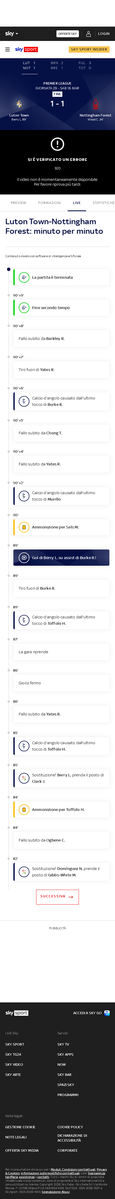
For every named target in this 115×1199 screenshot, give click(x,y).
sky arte (13, 1075)
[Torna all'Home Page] (26, 49)
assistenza (26, 1177)
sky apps (65, 1054)
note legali (15, 1137)
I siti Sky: (12, 1033)
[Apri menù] (7, 49)
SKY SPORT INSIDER (89, 49)
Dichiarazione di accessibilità (72, 1138)
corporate (67, 1150)
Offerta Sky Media (22, 1150)
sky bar (64, 1075)
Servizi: (63, 1033)
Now (61, 1065)
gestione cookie (20, 1127)
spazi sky (65, 1085)
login (104, 34)
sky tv (63, 1044)
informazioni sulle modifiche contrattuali (50, 1173)
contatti (43, 1177)
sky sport (14, 1044)
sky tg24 (13, 1054)
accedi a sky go (87, 1013)
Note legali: (14, 1116)
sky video (14, 1065)
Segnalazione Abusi (56, 1192)
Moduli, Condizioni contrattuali (73, 1169)
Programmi (67, 1095)
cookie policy (70, 1127)
